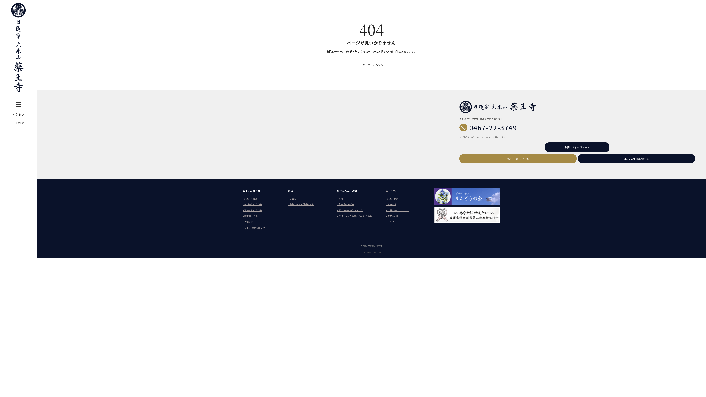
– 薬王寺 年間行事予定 (254, 227)
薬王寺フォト (393, 190)
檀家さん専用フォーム (518, 158)
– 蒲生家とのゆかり (252, 210)
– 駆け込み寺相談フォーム (350, 210)
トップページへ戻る (371, 65)
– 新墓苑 (292, 198)
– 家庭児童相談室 (345, 204)
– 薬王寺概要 (392, 198)
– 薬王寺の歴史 (250, 198)
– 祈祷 (340, 198)
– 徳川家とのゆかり (252, 204)
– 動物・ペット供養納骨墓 (301, 204)
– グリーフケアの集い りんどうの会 (354, 216)
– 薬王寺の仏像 (250, 216)
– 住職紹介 (248, 221)
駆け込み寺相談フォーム (636, 158)
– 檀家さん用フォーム (396, 216)
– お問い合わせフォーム (397, 210)
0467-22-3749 (493, 127)
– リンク (390, 221)
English (20, 122)
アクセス (18, 114)
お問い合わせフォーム (577, 147)
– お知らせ (391, 204)
